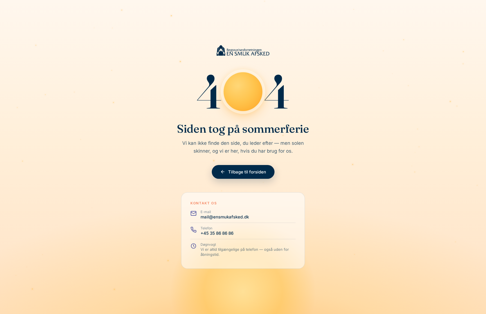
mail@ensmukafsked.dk (225, 217)
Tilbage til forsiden (247, 172)
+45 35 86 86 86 (217, 233)
